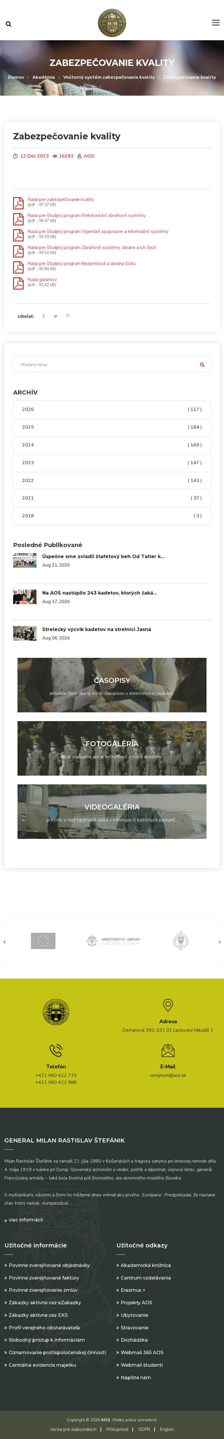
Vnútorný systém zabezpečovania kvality (109, 77)
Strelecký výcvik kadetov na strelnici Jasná (96, 629)
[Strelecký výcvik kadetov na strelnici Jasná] (24, 633)
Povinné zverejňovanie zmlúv (43, 1290)
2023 (112, 463)
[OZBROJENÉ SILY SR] (181, 940)
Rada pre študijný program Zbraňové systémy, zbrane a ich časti (92, 247)
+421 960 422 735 (56, 1075)
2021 (112, 498)
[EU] (43, 940)
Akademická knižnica (146, 1265)
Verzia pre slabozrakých (73, 1429)
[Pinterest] (67, 316)
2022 (112, 480)
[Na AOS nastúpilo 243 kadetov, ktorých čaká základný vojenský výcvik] (24, 597)
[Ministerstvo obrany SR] (112, 940)
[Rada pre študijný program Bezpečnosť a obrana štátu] (18, 267)
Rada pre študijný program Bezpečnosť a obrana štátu (82, 263)
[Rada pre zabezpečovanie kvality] (18, 203)
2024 (112, 445)
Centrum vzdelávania (146, 1278)
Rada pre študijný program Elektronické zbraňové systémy (87, 215)
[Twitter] (55, 316)
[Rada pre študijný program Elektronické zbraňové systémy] (18, 219)
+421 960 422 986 (56, 1082)
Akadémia (43, 77)
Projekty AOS (136, 1302)
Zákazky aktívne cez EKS (38, 1315)
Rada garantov (42, 279)
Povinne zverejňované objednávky (49, 1265)
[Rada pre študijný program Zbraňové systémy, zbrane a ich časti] (18, 251)
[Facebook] (43, 316)
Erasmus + (133, 1290)
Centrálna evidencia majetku (42, 1365)
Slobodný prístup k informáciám (47, 1340)
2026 (112, 409)
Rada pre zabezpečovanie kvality (61, 199)
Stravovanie (134, 1328)
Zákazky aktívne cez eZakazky (45, 1302)
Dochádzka (134, 1340)
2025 (112, 427)
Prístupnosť (117, 1429)
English (167, 1429)
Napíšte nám (136, 1377)
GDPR (144, 1429)
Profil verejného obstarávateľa (44, 1328)
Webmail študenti (142, 1365)
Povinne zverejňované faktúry (44, 1278)
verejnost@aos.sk (168, 1075)
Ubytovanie (134, 1315)
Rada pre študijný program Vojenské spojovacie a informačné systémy (98, 231)
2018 (112, 516)
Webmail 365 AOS (142, 1352)
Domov (16, 77)
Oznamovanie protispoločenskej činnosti (57, 1352)
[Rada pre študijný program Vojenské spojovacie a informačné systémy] (18, 235)
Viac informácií (26, 1220)
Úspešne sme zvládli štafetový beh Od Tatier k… (103, 556)
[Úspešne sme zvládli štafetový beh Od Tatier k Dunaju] (24, 560)
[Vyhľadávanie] (8, 24)
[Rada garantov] (18, 283)
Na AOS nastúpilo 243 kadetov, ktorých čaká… (99, 593)
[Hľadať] (202, 364)
